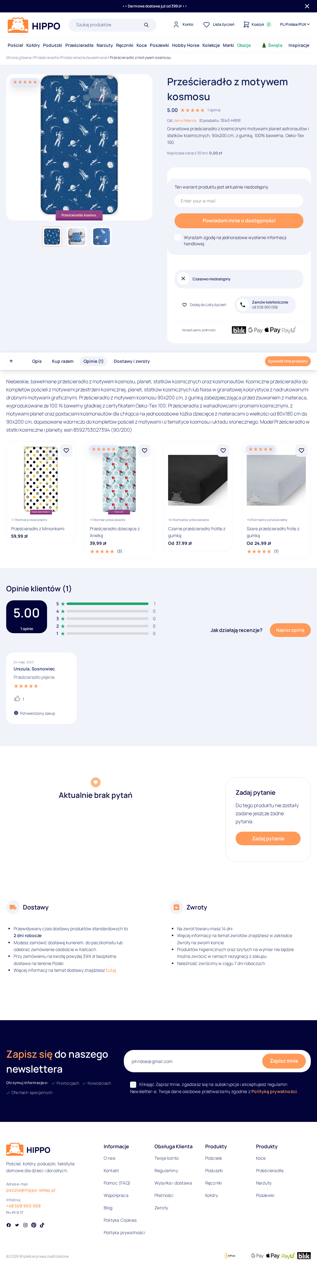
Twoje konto (166, 1158)
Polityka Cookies (120, 1220)
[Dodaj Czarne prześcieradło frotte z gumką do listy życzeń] (223, 450)
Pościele (213, 1158)
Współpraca (116, 1195)
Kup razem (62, 361)
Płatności (164, 1195)
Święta (275, 45)
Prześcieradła (79, 45)
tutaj (111, 970)
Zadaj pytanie (268, 838)
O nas (109, 1158)
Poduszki (52, 45)
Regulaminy (166, 1170)
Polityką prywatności (274, 1091)
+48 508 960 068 (23, 1206)
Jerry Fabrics (185, 120)
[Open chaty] (299, 1260)
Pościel (15, 45)
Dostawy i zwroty (132, 361)
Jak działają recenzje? (237, 630)
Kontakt (111, 1170)
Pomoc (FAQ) (117, 1183)
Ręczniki (124, 45)
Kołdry (33, 45)
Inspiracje (299, 45)
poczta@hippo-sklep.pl (30, 1190)
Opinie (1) (94, 361)
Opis (37, 361)
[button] (52, 237)
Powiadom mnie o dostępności (239, 220)
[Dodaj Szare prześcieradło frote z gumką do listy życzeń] (301, 450)
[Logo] (34, 25)
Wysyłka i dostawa (173, 1183)
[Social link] (8, 1225)
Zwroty (161, 1208)
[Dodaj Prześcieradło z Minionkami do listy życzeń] (66, 450)
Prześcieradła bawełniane (84, 57)
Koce (142, 45)
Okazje (244, 45)
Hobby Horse (185, 45)
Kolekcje (211, 45)
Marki (228, 45)
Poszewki (159, 45)
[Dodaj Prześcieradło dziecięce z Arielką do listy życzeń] (144, 450)
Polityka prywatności (124, 1232)
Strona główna (19, 57)
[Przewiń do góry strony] (11, 361)
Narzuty (105, 45)
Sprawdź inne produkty (288, 361)
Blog (108, 1208)
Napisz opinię (290, 630)
